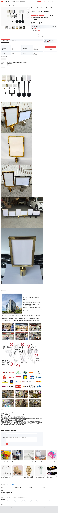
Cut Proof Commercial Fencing (13, 497)
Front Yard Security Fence (4, 497)
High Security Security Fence (21, 497)
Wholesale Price (30, 507)
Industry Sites (34, 507)
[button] (40, 42)
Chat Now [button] (51, 15)
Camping (2, 487)
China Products (13, 507)
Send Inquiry (37, 15)
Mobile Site (46, 507)
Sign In (32, 36)
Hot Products (9, 507)
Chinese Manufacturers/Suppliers (19, 507)
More (1, 504)
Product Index (42, 507)
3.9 (47, 41)
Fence (10, 5)
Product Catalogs (12, 484)
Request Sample (46, 17)
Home (1, 5)
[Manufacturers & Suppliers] (5, 1)
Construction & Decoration (6, 5)
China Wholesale (26, 507)
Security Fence (13, 5)
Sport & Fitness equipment (18, 487)
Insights (49, 507)
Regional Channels (38, 507)
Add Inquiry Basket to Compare (15, 30)
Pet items (44, 487)
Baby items (30, 487)
